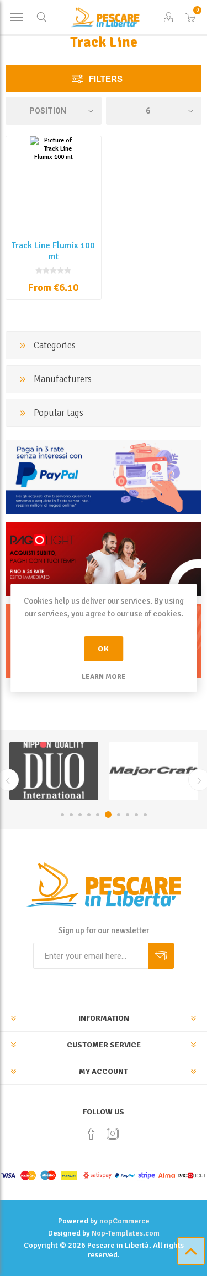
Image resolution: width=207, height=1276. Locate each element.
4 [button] (89, 814)
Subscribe (161, 956)
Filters (106, 79)
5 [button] (97, 814)
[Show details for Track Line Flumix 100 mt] (53, 183)
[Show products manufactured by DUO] (53, 771)
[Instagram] (112, 1134)
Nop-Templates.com (126, 1233)
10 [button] (145, 814)
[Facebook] (91, 1134)
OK (103, 649)
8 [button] (127, 814)
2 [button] (71, 814)
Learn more (104, 676)
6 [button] (108, 814)
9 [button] (136, 814)
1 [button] (62, 814)
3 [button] (80, 814)
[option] (54, 771)
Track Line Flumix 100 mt (53, 251)
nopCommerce (124, 1221)
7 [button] (118, 814)
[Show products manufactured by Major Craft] (153, 771)
